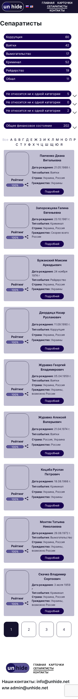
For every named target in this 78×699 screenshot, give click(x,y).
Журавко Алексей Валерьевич (52, 419)
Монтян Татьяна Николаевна (52, 524)
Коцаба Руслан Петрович (52, 472)
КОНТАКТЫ (57, 10)
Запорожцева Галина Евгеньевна (52, 210)
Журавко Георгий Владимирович (52, 367)
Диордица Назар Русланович (52, 315)
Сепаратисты (57, 6)
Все (5, 140)
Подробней (52, 191)
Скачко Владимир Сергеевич (52, 576)
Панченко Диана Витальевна (52, 158)
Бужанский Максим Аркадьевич (52, 262)
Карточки (64, 2)
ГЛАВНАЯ (48, 2)
